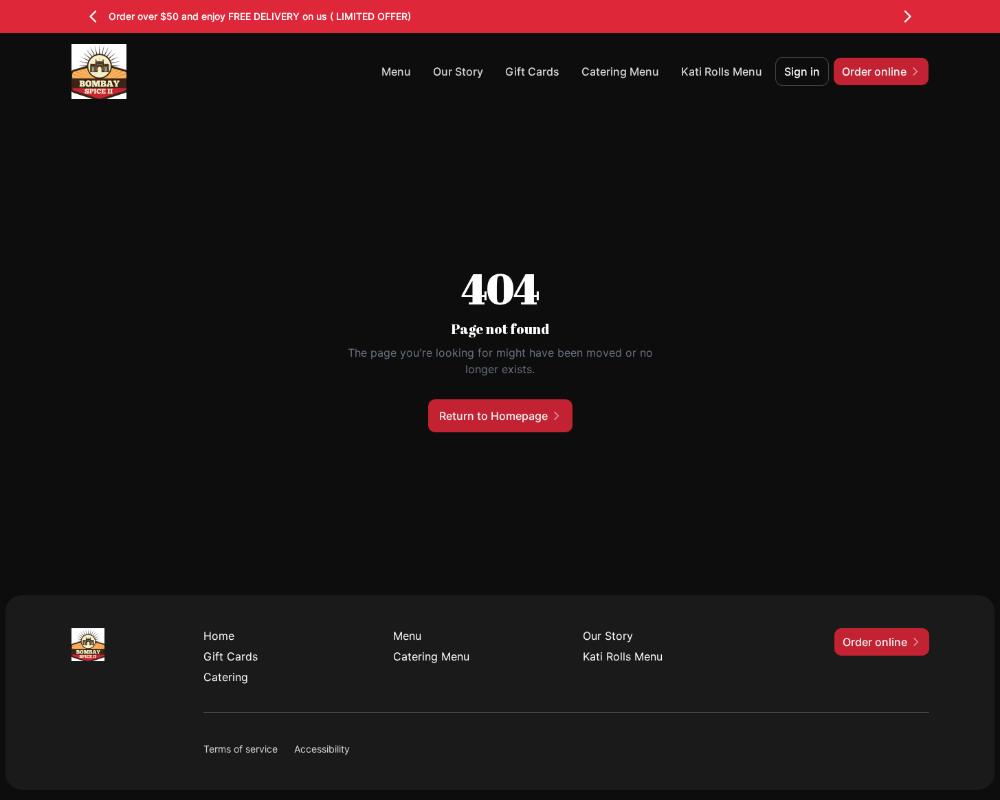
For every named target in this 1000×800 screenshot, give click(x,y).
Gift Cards (532, 71)
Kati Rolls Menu (721, 71)
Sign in (802, 71)
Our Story (458, 71)
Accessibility (322, 749)
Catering (225, 677)
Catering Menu (620, 71)
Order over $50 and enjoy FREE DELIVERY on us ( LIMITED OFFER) (260, 16)
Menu (396, 71)
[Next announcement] (907, 16)
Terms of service (240, 749)
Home (218, 636)
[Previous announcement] (93, 16)
